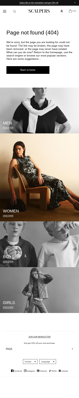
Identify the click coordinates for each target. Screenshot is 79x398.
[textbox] (28, 361)
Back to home (27, 70)
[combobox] (28, 361)
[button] (14, 11)
